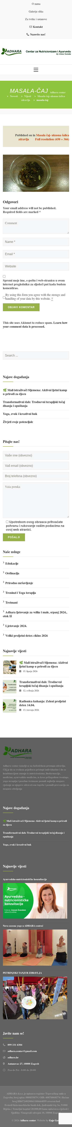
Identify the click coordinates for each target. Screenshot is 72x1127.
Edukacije (11, 563)
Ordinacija (12, 573)
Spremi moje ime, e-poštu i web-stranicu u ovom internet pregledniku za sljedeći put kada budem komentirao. (34, 284)
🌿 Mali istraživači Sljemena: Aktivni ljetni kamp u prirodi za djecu (35, 392)
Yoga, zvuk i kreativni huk (20, 414)
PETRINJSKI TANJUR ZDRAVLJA (22, 972)
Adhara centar (28, 1120)
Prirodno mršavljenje (19, 583)
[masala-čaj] (36, 173)
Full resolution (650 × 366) (52, 139)
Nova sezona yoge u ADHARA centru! (23, 925)
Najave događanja (16, 376)
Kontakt (38, 27)
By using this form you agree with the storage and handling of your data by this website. (35, 296)
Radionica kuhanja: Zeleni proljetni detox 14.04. (42, 703)
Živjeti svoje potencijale (18, 422)
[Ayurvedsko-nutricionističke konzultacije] (35, 901)
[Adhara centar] (36, 52)
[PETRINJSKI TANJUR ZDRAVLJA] (35, 998)
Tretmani (11, 602)
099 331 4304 (15, 1044)
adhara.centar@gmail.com (22, 1051)
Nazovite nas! (38, 34)
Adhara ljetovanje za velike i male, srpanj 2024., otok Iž (35, 614)
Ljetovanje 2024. (16, 625)
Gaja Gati (54, 1120)
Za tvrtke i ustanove (36, 19)
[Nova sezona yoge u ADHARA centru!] (35, 947)
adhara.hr (13, 1057)
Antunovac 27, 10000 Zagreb (23, 1063)
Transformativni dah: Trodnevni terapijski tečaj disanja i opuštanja (34, 404)
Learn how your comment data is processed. (35, 324)
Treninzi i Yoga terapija (20, 592)
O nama (36, 4)
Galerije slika (36, 11)
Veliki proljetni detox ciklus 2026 (26, 635)
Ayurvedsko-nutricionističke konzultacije (25, 879)
